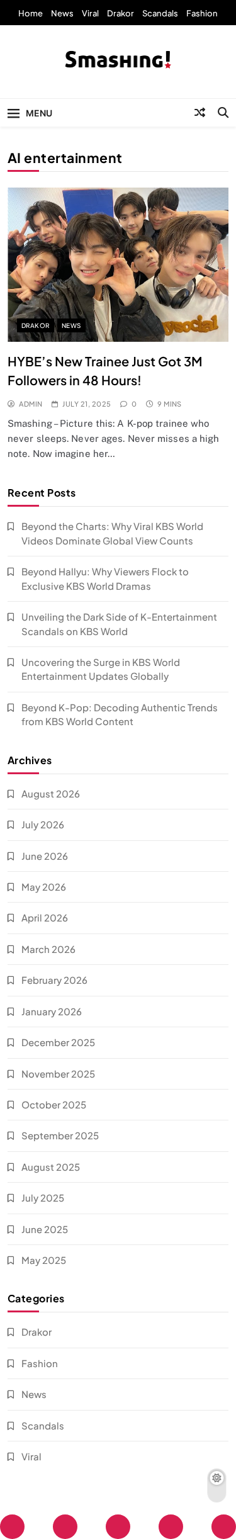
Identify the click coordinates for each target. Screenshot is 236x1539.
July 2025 (42, 1198)
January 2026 (51, 1011)
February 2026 (54, 980)
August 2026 (50, 793)
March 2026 (48, 949)
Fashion (202, 13)
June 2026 (44, 856)
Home (30, 13)
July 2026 (42, 824)
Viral (90, 13)
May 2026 (43, 887)
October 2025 (53, 1104)
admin (30, 404)
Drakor (120, 13)
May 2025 (43, 1260)
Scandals (160, 13)
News (62, 13)
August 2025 (50, 1167)
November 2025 (58, 1074)
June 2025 (44, 1229)
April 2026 (44, 917)
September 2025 (60, 1135)
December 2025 (58, 1042)
